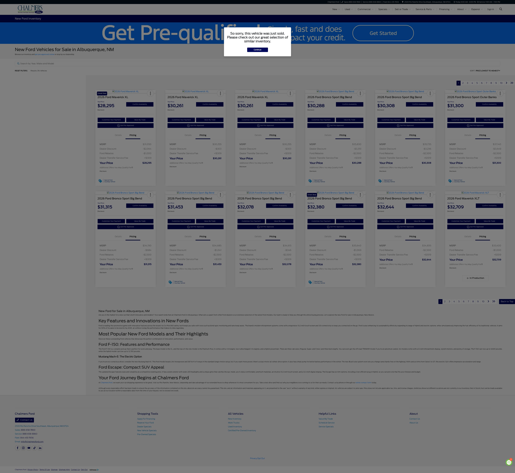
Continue (257, 50)
